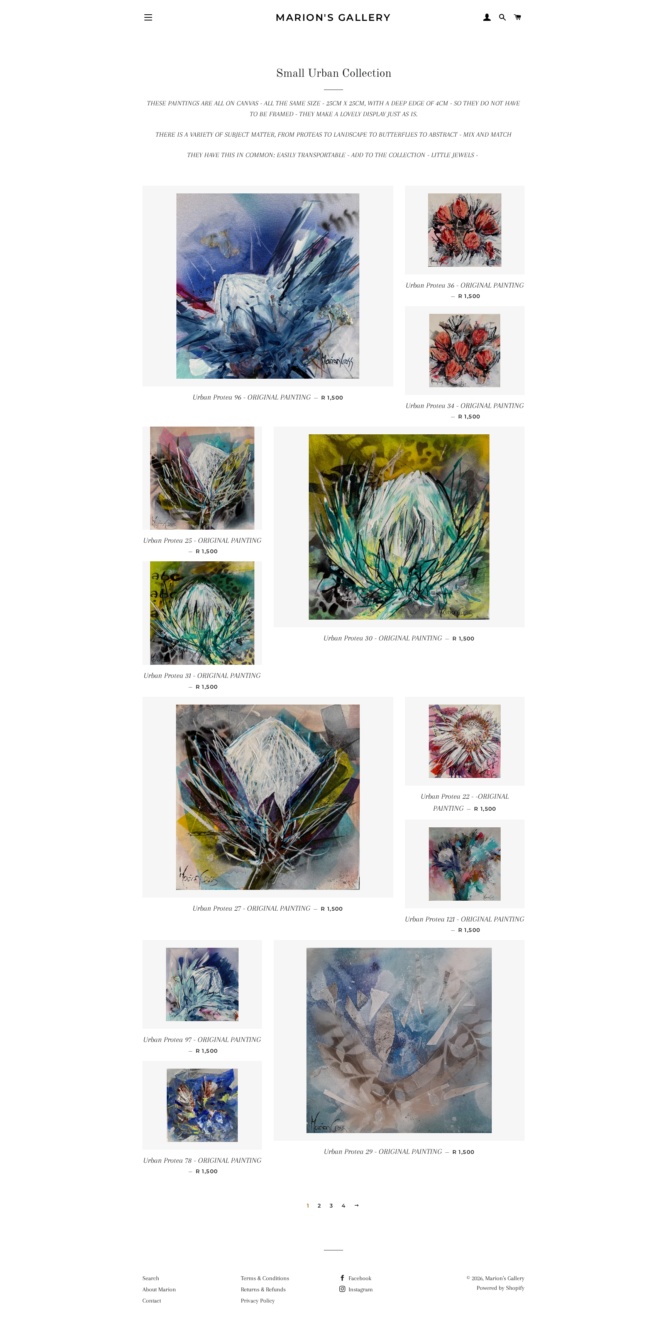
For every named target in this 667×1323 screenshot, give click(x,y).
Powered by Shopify (501, 1287)
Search (150, 1278)
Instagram (360, 1289)
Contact (151, 1300)
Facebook (359, 1278)
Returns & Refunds (263, 1289)
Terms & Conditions (265, 1278)
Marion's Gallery (333, 17)
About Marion (159, 1289)
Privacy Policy (258, 1300)
